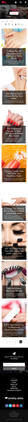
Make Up (14, 384)
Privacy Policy (14, 416)
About (14, 412)
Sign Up (14, 368)
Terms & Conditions (14, 415)
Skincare (14, 388)
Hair (14, 382)
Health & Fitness (14, 390)
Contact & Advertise (14, 413)
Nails (14, 386)
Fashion (14, 380)
